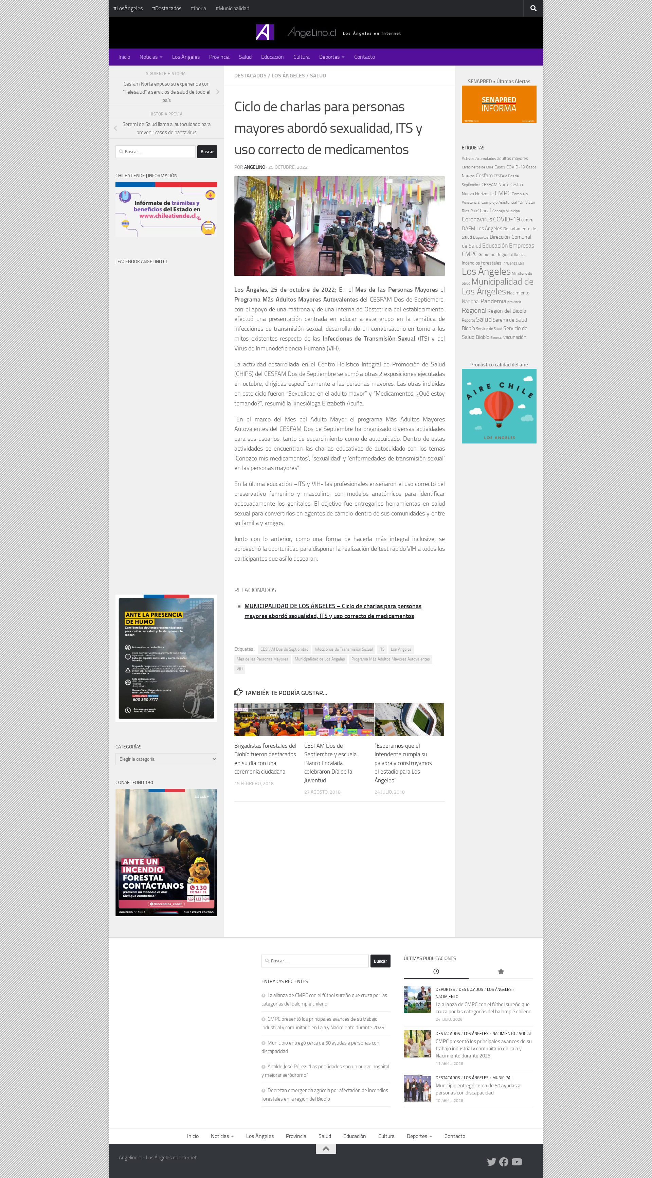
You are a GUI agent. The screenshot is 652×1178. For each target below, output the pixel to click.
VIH (240, 669)
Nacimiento (518, 293)
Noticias (149, 57)
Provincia (219, 57)
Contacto (364, 57)
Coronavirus (477, 219)
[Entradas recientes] (436, 972)
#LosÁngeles (128, 8)
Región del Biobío (506, 311)
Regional (474, 310)
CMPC (503, 193)
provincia (514, 302)
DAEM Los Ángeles (482, 228)
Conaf (485, 211)
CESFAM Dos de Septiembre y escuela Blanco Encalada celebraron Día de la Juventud (330, 763)
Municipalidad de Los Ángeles (320, 659)
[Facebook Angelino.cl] (504, 1162)
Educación (272, 57)
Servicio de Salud (489, 329)
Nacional (470, 301)
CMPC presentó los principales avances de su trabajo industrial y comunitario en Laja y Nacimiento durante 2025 (484, 1048)
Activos (468, 158)
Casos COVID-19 (509, 166)
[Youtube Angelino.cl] (516, 1162)
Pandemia (493, 301)
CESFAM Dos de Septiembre (284, 649)
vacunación (514, 337)
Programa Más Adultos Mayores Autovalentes (390, 659)
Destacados (250, 75)
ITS (381, 649)
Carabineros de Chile (477, 167)
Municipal (502, 1077)
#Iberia (198, 8)
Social (525, 1033)
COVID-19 (506, 219)
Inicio (124, 57)
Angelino (254, 167)
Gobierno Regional (495, 254)
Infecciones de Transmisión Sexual (344, 649)
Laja (521, 263)
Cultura (301, 57)
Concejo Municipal (506, 211)
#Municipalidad (232, 8)
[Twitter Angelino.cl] (491, 1162)
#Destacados (166, 8)
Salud (245, 57)
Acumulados (485, 158)
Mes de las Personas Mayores (262, 659)
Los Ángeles (186, 57)
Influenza (510, 263)
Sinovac (496, 338)
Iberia (519, 254)
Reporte (468, 320)
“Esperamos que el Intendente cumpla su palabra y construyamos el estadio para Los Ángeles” (403, 763)
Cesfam (484, 175)
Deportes (329, 57)
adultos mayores (512, 158)
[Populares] (501, 972)
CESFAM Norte (495, 184)
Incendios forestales (482, 263)
